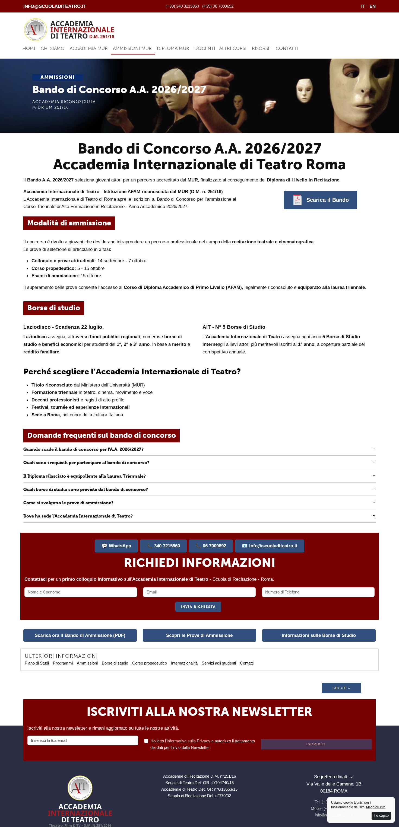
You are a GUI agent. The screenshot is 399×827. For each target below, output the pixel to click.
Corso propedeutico (149, 663)
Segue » (341, 688)
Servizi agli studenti (219, 663)
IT (362, 6)
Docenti (204, 48)
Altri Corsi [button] (232, 48)
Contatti (287, 48)
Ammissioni (87, 663)
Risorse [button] (261, 48)
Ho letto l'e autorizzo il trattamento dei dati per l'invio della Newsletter (202, 744)
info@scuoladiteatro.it (54, 6)
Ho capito (381, 815)
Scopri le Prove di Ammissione (199, 635)
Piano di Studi (37, 663)
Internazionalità (184, 663)
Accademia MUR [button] (89, 48)
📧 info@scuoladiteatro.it (269, 545)
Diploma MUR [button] (173, 48)
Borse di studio (115, 663)
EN (372, 6)
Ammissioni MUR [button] (132, 48)
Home (30, 48)
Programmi (63, 663)
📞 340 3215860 (163, 545)
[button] (199, 450)
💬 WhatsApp (116, 545)
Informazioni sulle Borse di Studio (319, 635)
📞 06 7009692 (210, 545)
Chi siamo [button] (53, 48)
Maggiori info (375, 807)
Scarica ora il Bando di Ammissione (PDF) (80, 635)
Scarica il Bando (327, 200)
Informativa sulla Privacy (188, 741)
